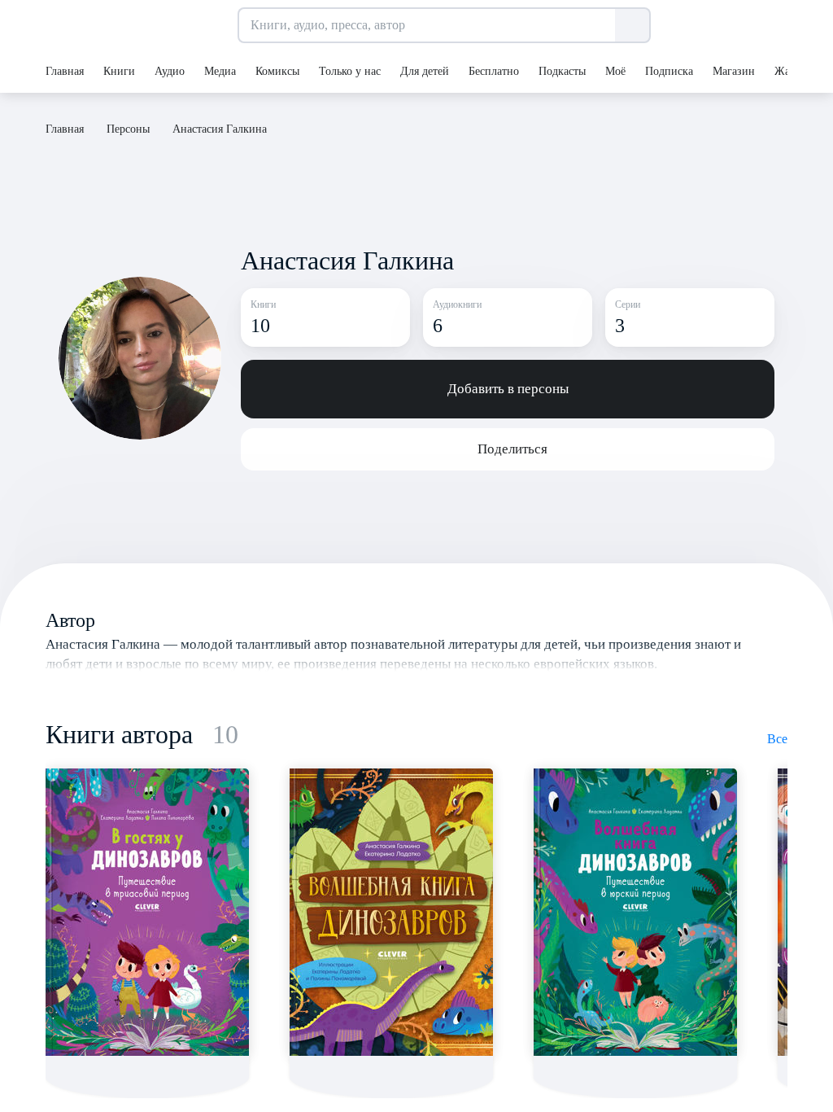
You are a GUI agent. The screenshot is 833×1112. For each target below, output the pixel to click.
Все (777, 739)
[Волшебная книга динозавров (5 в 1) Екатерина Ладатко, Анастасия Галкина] (391, 912)
